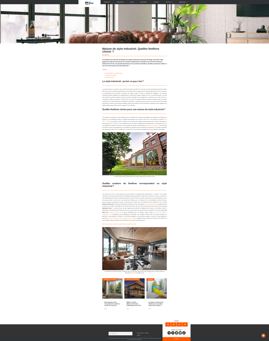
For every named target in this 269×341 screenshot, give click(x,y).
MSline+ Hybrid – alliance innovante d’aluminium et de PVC (133, 303)
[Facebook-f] (169, 333)
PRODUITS (107, 2)
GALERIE (156, 2)
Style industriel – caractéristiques (113, 73)
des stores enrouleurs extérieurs (115, 218)
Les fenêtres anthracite (151, 204)
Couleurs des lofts (109, 77)
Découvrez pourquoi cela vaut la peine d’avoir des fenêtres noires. (119, 224)
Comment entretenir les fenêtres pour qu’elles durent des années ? (156, 303)
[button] (168, 324)
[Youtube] (180, 333)
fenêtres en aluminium (152, 125)
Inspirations (105, 55)
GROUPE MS (120, 2)
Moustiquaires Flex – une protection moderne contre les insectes (112, 303)
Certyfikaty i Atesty (143, 333)
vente (138, 335)
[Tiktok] (184, 333)
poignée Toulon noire (115, 212)
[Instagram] (172, 333)
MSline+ (133, 273)
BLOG (132, 2)
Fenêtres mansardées (110, 75)
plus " (105, 308)
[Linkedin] (176, 333)
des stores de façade (131, 218)
